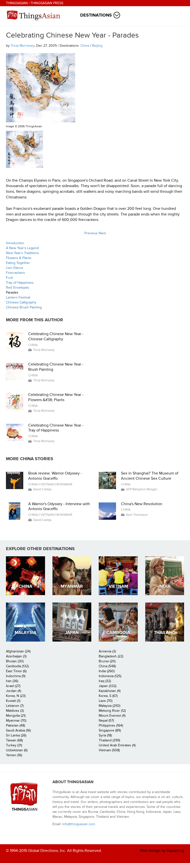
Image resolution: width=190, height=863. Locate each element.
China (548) (107, 666)
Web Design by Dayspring (162, 850)
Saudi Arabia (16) (18, 730)
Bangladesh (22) (111, 656)
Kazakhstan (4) (109, 691)
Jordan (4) (13, 691)
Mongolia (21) (15, 715)
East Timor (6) (16, 671)
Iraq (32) (105, 681)
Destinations (96, 15)
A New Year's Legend (22, 248)
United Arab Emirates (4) (117, 745)
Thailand (164, 632)
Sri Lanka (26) (16, 735)
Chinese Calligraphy (21, 302)
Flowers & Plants (18, 258)
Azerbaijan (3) (16, 656)
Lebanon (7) (15, 706)
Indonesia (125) (110, 676)
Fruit (9, 278)
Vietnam (47, 484)
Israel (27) (13, 686)
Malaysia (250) (109, 706)
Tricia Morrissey (22, 45)
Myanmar (64, 484)
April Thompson (137, 515)
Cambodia (118, 632)
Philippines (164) (111, 725)
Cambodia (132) (17, 666)
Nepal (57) (106, 720)
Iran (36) (12, 681)
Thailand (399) (109, 740)
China (84, 45)
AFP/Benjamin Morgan (141, 489)
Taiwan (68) (14, 740)
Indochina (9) (15, 676)
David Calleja (42, 489)
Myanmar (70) (16, 720)
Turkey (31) (14, 745)
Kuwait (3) (13, 701)
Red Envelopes (17, 287)
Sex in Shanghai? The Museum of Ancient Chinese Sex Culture (149, 476)
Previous (91, 233)
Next (102, 233)
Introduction (15, 243)
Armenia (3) (107, 651)
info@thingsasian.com (78, 824)
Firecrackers (15, 273)
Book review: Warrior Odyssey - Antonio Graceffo (55, 476)
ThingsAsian (17, 3)
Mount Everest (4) (112, 715)
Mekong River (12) (112, 711)
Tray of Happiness (20, 282)
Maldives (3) (15, 711)
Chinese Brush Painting (24, 307)
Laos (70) (105, 701)
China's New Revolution (141, 503)
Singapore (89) (110, 730)
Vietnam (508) (109, 750)
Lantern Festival (18, 297)
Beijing (97, 45)
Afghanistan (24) (18, 651)
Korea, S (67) (108, 696)
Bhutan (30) (15, 661)
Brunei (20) (107, 661)
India (164, 586)
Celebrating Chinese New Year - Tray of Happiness (55, 428)
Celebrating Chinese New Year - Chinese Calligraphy (55, 336)
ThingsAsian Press (46, 3)
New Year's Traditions (22, 253)
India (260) (107, 671)
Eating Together (18, 263)
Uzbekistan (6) (16, 750)
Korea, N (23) (15, 696)
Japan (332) (107, 686)
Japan (72, 632)
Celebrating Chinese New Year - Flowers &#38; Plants (55, 397)
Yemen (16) (14, 755)
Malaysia (25, 632)
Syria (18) (105, 735)
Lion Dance (14, 268)
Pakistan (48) (15, 725)
